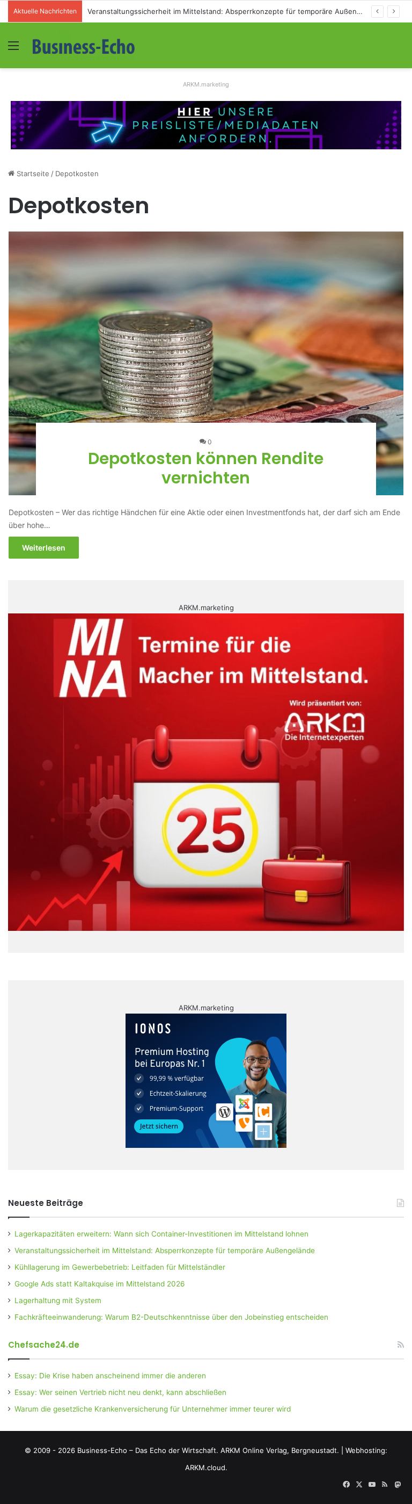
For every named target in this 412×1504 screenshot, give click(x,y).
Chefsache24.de (43, 1344)
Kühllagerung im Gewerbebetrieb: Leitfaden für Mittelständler (119, 1267)
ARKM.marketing (206, 84)
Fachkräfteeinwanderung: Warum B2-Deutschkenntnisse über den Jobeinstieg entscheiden (171, 1317)
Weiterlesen (43, 547)
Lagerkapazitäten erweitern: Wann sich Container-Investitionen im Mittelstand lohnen (161, 1234)
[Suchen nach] (398, 49)
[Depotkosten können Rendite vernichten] (206, 363)
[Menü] (13, 49)
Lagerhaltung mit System (57, 1300)
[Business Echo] (84, 45)
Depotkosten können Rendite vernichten (205, 468)
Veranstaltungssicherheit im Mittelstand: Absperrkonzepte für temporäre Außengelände (235, 11)
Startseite (31, 173)
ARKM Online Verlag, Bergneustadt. (279, 1450)
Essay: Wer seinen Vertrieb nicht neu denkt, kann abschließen (120, 1392)
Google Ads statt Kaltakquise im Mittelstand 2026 (99, 1283)
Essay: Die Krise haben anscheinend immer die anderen (110, 1375)
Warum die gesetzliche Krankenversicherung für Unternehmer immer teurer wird (152, 1409)
